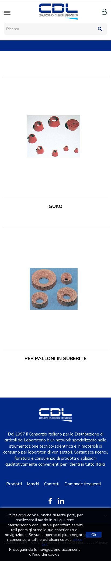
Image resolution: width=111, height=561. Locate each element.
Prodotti (14, 483)
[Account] (104, 12)
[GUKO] (53, 136)
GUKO (55, 206)
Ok (93, 534)
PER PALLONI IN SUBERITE (55, 358)
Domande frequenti (82, 483)
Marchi (33, 483)
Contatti (51, 483)
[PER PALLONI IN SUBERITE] (53, 288)
